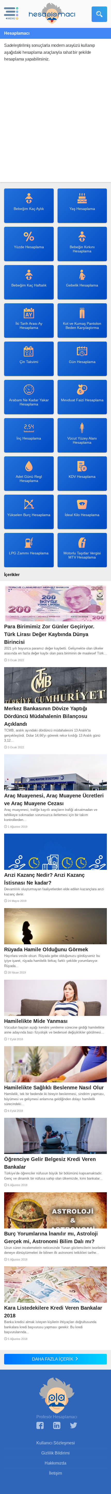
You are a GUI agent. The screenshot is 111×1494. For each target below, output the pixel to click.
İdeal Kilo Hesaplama (82, 515)
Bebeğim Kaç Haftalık (28, 285)
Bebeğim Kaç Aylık (29, 209)
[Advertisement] (55, 126)
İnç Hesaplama (29, 438)
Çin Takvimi (29, 362)
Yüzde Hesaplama (29, 247)
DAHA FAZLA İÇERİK (53, 1359)
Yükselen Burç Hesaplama (28, 515)
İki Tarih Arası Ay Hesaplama (28, 325)
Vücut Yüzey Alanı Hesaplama (82, 440)
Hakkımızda (55, 1463)
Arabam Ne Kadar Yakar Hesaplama (29, 402)
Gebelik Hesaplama (82, 285)
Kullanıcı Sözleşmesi (55, 1443)
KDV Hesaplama (82, 476)
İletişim (55, 1473)
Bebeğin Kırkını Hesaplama (82, 249)
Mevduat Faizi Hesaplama (82, 400)
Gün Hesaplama (82, 362)
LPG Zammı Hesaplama (29, 553)
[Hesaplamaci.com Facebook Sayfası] (40, 1426)
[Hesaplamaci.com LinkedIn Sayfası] (56, 1426)
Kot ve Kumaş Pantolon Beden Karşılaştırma (82, 325)
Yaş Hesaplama (82, 209)
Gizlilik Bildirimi (55, 1453)
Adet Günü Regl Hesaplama (29, 478)
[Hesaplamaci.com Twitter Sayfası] (73, 1426)
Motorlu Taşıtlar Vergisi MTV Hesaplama (82, 555)
